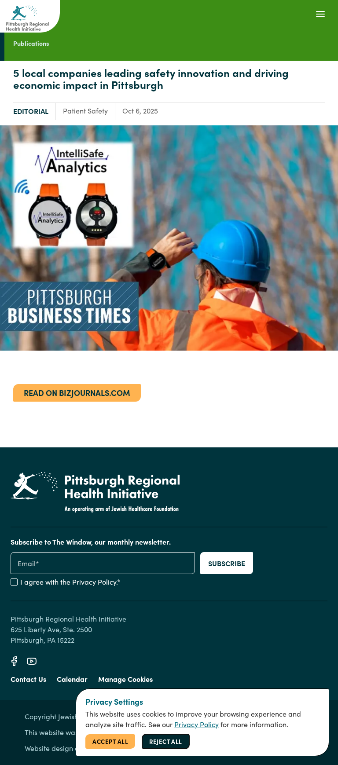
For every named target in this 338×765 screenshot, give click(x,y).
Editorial (30, 111)
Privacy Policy (94, 581)
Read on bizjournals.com (77, 392)
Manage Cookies (125, 679)
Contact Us (28, 679)
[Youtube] (31, 661)
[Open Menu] (320, 14)
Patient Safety (85, 110)
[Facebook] (14, 661)
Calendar (72, 679)
